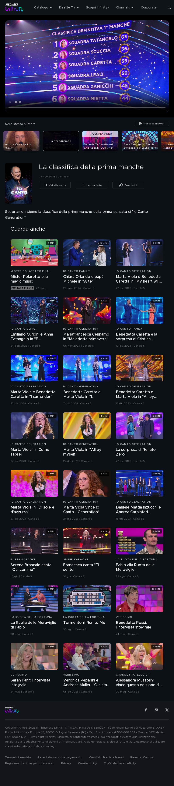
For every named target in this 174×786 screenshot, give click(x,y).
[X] (167, 710)
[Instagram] (156, 710)
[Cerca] (169, 7)
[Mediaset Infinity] (14, 7)
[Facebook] (146, 710)
